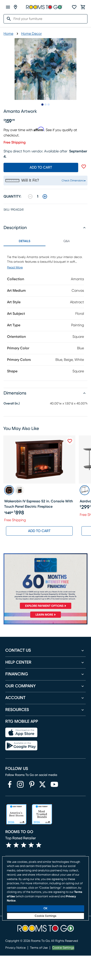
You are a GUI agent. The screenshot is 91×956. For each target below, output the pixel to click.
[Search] (7, 18)
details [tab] (24, 241)
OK (45, 908)
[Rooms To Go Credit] (45, 582)
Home (8, 33)
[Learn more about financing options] (45, 617)
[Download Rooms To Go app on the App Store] (21, 732)
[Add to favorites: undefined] (83, 166)
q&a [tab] (66, 241)
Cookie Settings (63, 947)
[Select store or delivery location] (15, 7)
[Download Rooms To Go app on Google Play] (21, 745)
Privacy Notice (15, 947)
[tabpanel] (45, 313)
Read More (15, 267)
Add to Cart (39, 531)
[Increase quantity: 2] (45, 196)
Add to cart (41, 167)
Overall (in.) (12, 403)
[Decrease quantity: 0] (30, 196)
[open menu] (8, 7)
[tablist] (45, 241)
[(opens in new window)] (9, 784)
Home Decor (31, 33)
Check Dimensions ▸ (74, 180)
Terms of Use (39, 947)
